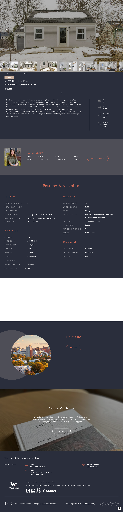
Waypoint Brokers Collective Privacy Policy (40, 482)
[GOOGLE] (116, 503)
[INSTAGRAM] (107, 503)
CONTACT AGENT (97, 158)
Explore (73, 347)
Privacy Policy (89, 504)
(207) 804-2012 (92, 466)
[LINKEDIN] (112, 503)
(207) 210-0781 (43, 159)
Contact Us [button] (61, 431)
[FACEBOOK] (102, 503)
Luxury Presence (49, 504)
